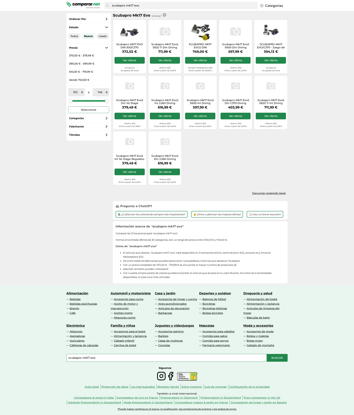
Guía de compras (215, 386)
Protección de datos (114, 386)
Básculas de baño (258, 317)
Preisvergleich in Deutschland (221, 397)
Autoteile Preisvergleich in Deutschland (94, 402)
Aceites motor (123, 313)
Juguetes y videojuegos (174, 325)
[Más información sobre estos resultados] (164, 15)
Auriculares (77, 340)
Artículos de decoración (174, 308)
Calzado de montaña (260, 345)
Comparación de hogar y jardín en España (259, 402)
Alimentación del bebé (262, 299)
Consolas (164, 345)
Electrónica (75, 325)
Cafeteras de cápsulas (84, 345)
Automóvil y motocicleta (131, 293)
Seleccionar (88, 109)
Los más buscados (143, 386)
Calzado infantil (124, 340)
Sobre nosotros (191, 386)
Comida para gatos (214, 336)
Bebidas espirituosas (83, 303)
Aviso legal (92, 386)
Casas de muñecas (170, 340)
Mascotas (206, 325)
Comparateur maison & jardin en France (201, 402)
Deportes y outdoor (215, 293)
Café (73, 313)
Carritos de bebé (125, 345)
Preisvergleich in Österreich (179, 397)
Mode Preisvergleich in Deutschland (148, 402)
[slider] (70, 101)
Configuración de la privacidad (249, 386)
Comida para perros (215, 340)
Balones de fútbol (214, 299)
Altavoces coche (125, 317)
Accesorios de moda (260, 331)
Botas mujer (255, 340)
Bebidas (75, 299)
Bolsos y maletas (258, 336)
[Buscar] (107, 5)
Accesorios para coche (128, 299)
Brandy (74, 308)
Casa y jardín (165, 293)
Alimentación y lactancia (263, 303)
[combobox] (184, 5)
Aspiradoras (77, 336)
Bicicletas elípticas (214, 308)
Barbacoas (165, 313)
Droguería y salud (257, 293)
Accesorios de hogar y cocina (177, 299)
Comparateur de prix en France (137, 397)
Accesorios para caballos (218, 331)
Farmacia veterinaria (216, 345)
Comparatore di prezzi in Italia (94, 397)
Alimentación (77, 293)
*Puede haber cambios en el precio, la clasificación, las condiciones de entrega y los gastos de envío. (177, 409)
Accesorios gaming (171, 331)
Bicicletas (208, 303)
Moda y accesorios (258, 325)
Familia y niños (123, 325)
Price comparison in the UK (262, 397)
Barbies (163, 336)
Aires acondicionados (172, 303)
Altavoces (76, 331)
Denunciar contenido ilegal (269, 193)
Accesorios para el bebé (129, 331)
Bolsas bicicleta (212, 313)
